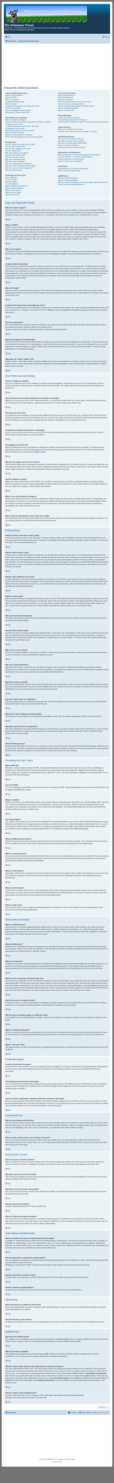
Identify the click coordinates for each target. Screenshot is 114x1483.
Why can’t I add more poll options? (16, 153)
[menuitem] (8, 37)
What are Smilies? (11, 182)
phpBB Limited (68, 1339)
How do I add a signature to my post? (17, 148)
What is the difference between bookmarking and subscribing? (79, 155)
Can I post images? (11, 184)
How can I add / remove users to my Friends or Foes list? (77, 131)
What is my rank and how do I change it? (19, 135)
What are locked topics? (13, 192)
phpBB (36, 452)
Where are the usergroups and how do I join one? (74, 101)
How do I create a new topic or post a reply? (20, 144)
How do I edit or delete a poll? (15, 155)
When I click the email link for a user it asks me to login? (24, 137)
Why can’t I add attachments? (15, 159)
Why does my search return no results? (71, 141)
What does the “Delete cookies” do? (17, 112)
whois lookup (59, 1371)
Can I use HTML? (11, 179)
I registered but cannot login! (14, 101)
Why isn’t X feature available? (68, 180)
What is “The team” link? (66, 110)
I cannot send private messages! (69, 118)
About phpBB (64, 1341)
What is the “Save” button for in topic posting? (20, 166)
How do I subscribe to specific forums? (71, 159)
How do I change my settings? (15, 120)
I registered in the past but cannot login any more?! (22, 106)
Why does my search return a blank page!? (72, 143)
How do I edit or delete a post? (15, 146)
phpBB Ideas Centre (13, 1356)
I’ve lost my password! (12, 108)
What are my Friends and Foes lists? (70, 129)
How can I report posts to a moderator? (18, 163)
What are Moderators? (65, 97)
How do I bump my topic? (13, 170)
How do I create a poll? (13, 151)
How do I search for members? (68, 145)
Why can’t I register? (12, 99)
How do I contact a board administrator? (71, 184)
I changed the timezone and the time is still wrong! (22, 126)
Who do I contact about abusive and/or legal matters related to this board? (83, 182)
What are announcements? (14, 188)
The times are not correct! (14, 124)
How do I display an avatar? (14, 132)
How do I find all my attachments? (69, 170)
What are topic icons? (12, 194)
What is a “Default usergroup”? (68, 108)
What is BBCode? (11, 177)
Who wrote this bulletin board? (68, 178)
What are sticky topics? (13, 190)
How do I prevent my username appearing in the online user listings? (28, 122)
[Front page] (47, 14)
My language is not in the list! (15, 128)
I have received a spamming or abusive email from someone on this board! (83, 122)
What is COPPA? (11, 97)
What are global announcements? (16, 186)
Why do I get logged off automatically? (18, 110)
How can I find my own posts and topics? (72, 147)
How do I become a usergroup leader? (71, 104)
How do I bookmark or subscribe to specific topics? (75, 157)
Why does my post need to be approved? (19, 168)
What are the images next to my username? (20, 130)
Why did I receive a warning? (15, 161)
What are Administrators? (66, 95)
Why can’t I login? (11, 104)
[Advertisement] (57, 64)
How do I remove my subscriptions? (70, 161)
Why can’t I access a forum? (15, 157)
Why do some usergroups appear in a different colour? (76, 106)
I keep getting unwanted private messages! (72, 120)
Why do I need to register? (14, 95)
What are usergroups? (65, 99)
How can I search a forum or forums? (70, 139)
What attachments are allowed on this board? (73, 168)
